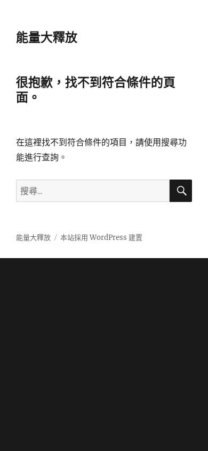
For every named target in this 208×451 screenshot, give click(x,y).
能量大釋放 (46, 37)
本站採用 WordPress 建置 (101, 237)
